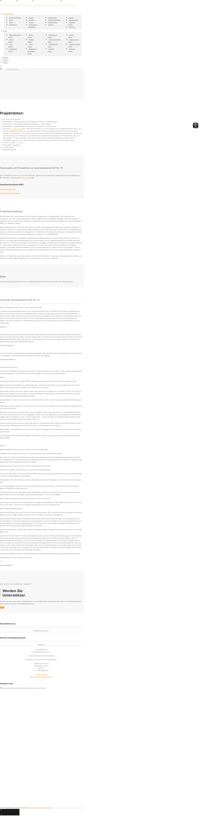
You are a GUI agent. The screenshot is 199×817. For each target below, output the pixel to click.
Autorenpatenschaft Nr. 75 (7, 189)
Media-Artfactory (32, 808)
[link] (24, 69)
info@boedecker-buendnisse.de (43, 677)
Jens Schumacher (16, 129)
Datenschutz (41, 808)
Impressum (48, 808)
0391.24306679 (42, 674)
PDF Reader (25, 178)
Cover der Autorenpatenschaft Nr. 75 (10, 193)
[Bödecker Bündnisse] (38, 5)
